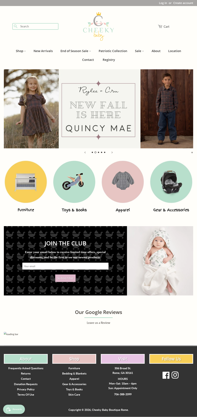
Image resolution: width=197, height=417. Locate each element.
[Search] (16, 26)
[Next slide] (112, 152)
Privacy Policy (26, 389)
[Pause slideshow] (192, 152)
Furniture (74, 368)
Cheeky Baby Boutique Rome (110, 409)
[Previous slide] (85, 152)
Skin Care (74, 394)
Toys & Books (74, 389)
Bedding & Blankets (74, 373)
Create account (183, 3)
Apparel (74, 378)
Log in (163, 3)
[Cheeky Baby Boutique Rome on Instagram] (175, 377)
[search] (38, 26)
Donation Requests (26, 384)
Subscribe (65, 278)
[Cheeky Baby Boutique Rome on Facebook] (166, 377)
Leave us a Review (98, 322)
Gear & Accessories (74, 384)
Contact (26, 378)
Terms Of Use (25, 394)
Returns (26, 373)
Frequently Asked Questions (25, 368)
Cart (166, 26)
